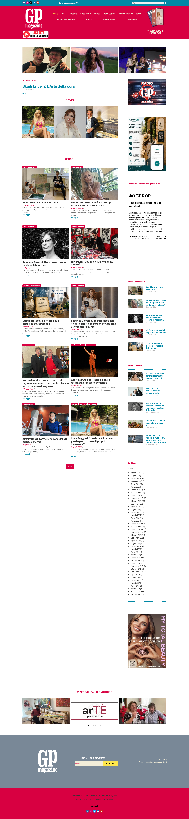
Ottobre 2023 (136, 569)
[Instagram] (27, 2)
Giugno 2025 (136, 512)
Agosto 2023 (136, 574)
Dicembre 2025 (137, 495)
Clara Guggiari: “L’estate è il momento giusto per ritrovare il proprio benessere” (93, 441)
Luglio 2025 (135, 509)
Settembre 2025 (137, 504)
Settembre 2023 (137, 572)
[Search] (165, 3)
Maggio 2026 (136, 481)
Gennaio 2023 (136, 594)
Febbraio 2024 (136, 557)
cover (74, 404)
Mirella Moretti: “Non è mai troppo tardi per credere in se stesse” (91, 204)
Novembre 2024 (137, 532)
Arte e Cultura (109, 13)
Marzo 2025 (135, 521)
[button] (25, 60)
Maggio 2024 (136, 549)
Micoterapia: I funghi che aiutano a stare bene (155, 422)
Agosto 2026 (136, 473)
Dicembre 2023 (137, 563)
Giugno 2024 (136, 546)
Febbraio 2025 (136, 523)
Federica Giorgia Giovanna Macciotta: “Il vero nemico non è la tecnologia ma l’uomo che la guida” (93, 323)
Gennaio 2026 (136, 492)
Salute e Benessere (66, 19)
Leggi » (24, 93)
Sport (138, 13)
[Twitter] (94, 811)
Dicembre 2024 (137, 529)
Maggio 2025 (136, 515)
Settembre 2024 (137, 538)
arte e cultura (29, 167)
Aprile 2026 (135, 484)
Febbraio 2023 (136, 591)
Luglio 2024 (135, 543)
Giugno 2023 (136, 580)
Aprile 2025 (135, 518)
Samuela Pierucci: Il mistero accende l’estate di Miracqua (44, 264)
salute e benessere (32, 285)
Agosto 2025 (136, 506)
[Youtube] (37, 2)
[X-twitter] (30, 2)
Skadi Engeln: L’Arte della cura (48, 86)
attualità (91, 345)
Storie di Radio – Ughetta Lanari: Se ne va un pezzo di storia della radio (156, 406)
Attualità (73, 13)
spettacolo (77, 167)
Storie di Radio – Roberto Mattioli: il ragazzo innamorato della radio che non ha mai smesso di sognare (45, 383)
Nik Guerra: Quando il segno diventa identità (92, 263)
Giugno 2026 (136, 478)
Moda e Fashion (126, 13)
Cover (63, 13)
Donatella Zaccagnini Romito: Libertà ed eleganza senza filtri (155, 375)
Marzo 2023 (135, 588)
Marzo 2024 (135, 555)
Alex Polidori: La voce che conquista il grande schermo (44, 440)
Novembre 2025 (137, 498)
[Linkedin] (34, 2)
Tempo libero (109, 19)
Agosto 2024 (136, 540)
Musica (97, 13)
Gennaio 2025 (136, 526)
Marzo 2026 (135, 487)
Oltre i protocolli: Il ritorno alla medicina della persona (40, 322)
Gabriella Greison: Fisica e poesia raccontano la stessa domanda (90, 381)
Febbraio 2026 (136, 489)
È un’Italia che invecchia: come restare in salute (153, 390)
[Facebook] (23, 2)
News (55, 13)
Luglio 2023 (135, 577)
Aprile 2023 (135, 586)
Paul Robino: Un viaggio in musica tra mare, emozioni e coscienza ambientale (156, 439)
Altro (70, 466)
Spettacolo (85, 13)
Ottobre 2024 (136, 535)
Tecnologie (132, 19)
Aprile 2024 (135, 552)
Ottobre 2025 (136, 501)
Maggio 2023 (136, 583)
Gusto (89, 19)
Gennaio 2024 (136, 560)
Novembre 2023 (137, 566)
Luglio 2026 (135, 475)
